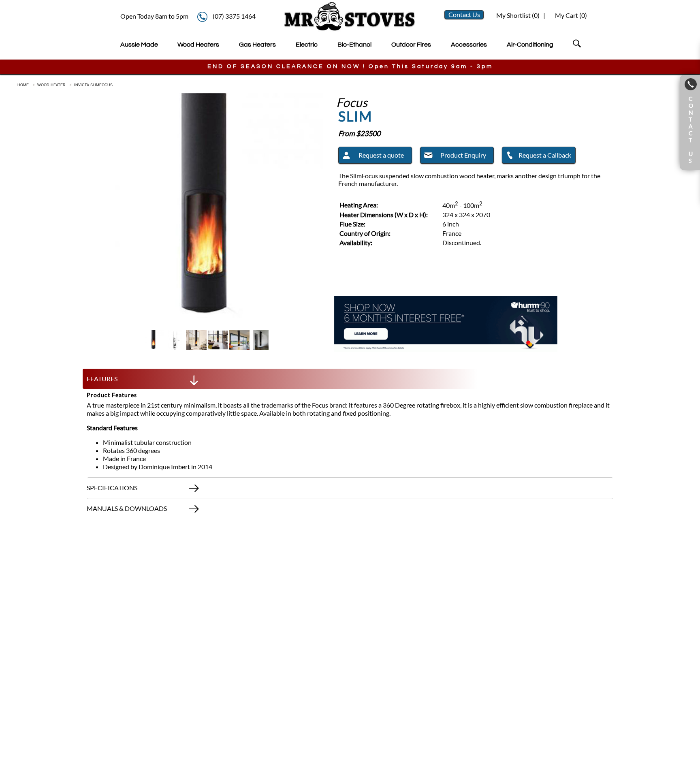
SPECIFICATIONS (112, 487)
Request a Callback (545, 155)
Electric (307, 44)
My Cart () (571, 15)
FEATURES (102, 378)
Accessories (469, 44)
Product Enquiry (463, 155)
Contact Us (464, 14)
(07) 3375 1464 (234, 16)
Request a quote (381, 155)
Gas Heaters (257, 44)
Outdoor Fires (411, 44)
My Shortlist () (517, 15)
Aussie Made (139, 44)
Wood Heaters (198, 44)
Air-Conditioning (530, 44)
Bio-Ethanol (354, 44)
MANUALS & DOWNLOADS (127, 508)
